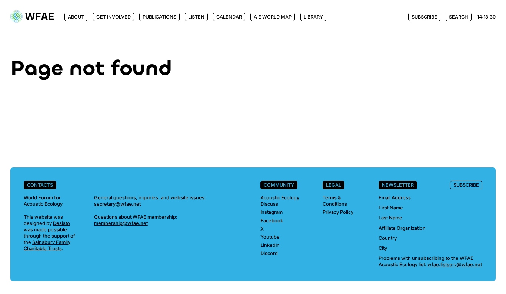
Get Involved (113, 17)
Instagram (271, 212)
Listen (196, 17)
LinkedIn (270, 245)
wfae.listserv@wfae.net (454, 264)
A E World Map (273, 17)
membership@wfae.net (121, 223)
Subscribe (424, 17)
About (76, 17)
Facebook (271, 220)
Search (458, 17)
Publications (159, 17)
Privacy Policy (338, 212)
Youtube (270, 237)
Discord (269, 253)
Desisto (61, 223)
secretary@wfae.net (117, 204)
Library (313, 17)
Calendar (229, 17)
